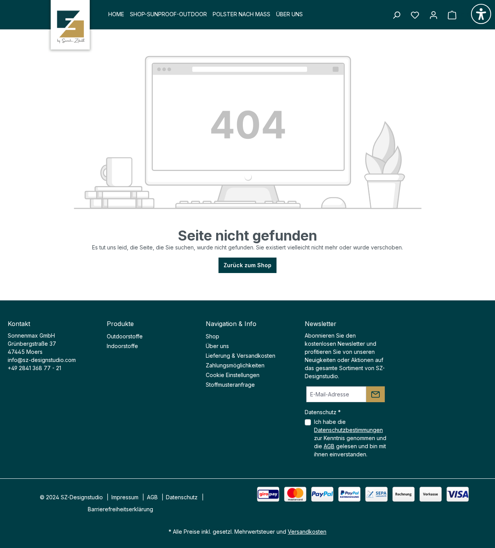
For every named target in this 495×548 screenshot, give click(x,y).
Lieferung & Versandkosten (240, 355)
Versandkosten (307, 531)
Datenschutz (182, 497)
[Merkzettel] (415, 15)
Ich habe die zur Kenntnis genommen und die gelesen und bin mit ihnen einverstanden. (350, 438)
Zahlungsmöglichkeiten (235, 365)
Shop (212, 336)
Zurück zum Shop (247, 265)
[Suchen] (396, 15)
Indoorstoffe (122, 346)
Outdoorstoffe (125, 336)
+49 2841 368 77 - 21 (34, 368)
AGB (329, 446)
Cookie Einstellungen (232, 375)
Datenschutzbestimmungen (348, 430)
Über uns (217, 346)
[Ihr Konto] (433, 15)
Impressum (124, 497)
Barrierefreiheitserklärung (120, 509)
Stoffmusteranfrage (230, 384)
